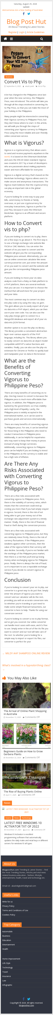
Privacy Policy (8, 906)
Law (4, 980)
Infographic (7, 985)
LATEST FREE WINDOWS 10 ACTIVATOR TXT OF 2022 (23, 824)
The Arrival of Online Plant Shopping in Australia (26, 712)
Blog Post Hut (26, 21)
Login (22, 32)
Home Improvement (11, 958)
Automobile (7, 931)
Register (12, 32)
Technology (26, 818)
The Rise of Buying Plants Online (23, 791)
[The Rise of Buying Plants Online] (26, 764)
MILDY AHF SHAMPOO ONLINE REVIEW (26, 653)
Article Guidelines (35, 32)
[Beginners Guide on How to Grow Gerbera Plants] (26, 724)
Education (6, 940)
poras (27, 830)
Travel (5, 972)
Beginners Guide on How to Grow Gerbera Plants (23, 753)
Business (9, 77)
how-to (8, 818)
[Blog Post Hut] (5, 39)
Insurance (6, 976)
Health (5, 949)
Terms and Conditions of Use (15, 910)
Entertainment (8, 944)
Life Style (6, 963)
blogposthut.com (26, 1005)
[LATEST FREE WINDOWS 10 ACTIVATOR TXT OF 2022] (26, 809)
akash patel (29, 86)
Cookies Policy (8, 914)
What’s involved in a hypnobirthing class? (26, 667)
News (16, 818)
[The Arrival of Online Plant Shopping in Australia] (26, 684)
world (7, 156)
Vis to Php (42, 86)
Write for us (7, 901)
